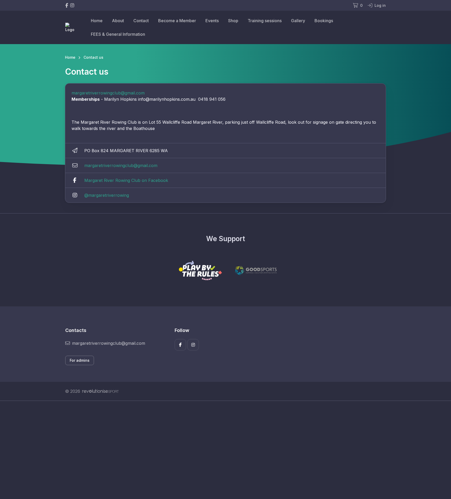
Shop (233, 20)
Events (212, 20)
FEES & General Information (118, 34)
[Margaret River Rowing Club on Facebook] (66, 5)
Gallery (298, 20)
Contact (141, 20)
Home (97, 20)
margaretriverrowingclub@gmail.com (108, 93)
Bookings (323, 20)
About (118, 20)
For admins (80, 360)
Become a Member (177, 20)
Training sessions (265, 20)
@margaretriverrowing (106, 195)
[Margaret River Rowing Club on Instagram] (72, 5)
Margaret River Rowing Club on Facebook (126, 180)
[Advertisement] (221, 449)
